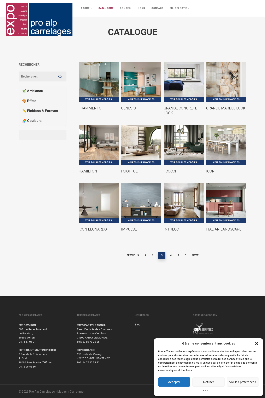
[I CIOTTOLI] (141, 145)
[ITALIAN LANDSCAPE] (226, 203)
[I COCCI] (184, 145)
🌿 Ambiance (32, 91)
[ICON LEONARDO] (99, 203)
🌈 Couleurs (32, 121)
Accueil (23, 46)
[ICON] (226, 145)
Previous (132, 255)
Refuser (208, 382)
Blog (137, 324)
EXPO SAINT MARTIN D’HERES (37, 350)
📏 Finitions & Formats (40, 111)
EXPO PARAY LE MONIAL (92, 325)
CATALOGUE (40, 46)
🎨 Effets (29, 101)
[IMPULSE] (141, 203)
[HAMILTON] (99, 145)
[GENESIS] (141, 82)
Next (195, 255)
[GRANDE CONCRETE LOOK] (184, 82)
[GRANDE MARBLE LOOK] (226, 82)
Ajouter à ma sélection (105, 66)
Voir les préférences (242, 382)
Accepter (174, 382)
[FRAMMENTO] (99, 82)
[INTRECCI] (184, 203)
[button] (257, 343)
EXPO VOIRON (27, 325)
